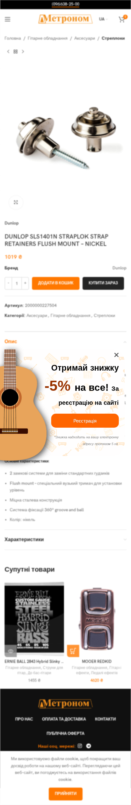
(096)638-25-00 (65, 4)
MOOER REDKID (97, 661)
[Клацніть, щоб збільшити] (16, 203)
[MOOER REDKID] (96, 619)
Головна (13, 38)
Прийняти (65, 793)
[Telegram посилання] (88, 746)
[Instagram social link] (80, 746)
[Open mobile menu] (8, 19)
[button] (73, 651)
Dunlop (12, 223)
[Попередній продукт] (8, 51)
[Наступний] (23, 51)
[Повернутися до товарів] (15, 51)
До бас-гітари (39, 673)
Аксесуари (84, 38)
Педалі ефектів (104, 673)
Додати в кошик (55, 283)
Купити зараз (103, 283)
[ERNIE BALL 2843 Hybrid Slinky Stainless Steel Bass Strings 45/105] (34, 619)
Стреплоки (113, 38)
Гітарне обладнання (48, 38)
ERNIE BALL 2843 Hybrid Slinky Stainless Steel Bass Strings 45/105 (63, 661)
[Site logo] (65, 18)
